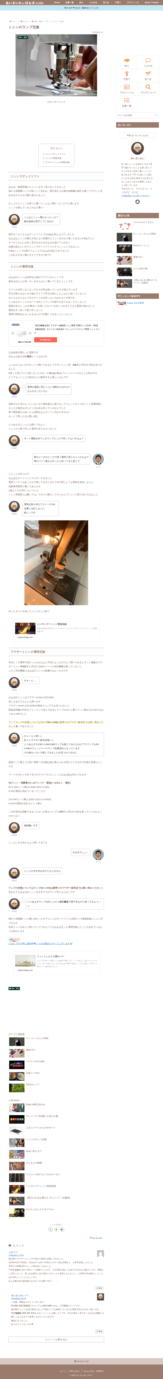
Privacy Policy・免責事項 (93, 1371)
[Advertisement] (56, 122)
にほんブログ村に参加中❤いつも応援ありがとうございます (39, 943)
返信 (100, 1288)
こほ (11, 1252)
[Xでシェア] (50, 1229)
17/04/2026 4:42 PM (18, 1299)
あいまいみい (17, 1295)
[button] (62, 1229)
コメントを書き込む (56, 1339)
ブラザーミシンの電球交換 (57, 162)
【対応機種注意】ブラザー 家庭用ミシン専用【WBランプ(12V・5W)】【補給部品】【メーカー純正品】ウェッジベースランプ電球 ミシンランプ (67, 329)
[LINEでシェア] (56, 1229)
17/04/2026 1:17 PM (16, 1255)
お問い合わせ (74, 1371)
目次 (52, 148)
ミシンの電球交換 (53, 158)
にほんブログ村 (134, 303)
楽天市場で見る (45, 340)
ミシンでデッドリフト (55, 154)
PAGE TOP (83, 1361)
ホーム (62, 1371)
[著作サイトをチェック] (137, 202)
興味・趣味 (15, 988)
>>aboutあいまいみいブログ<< (135, 195)
